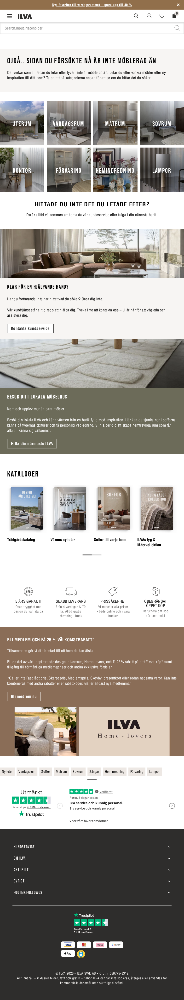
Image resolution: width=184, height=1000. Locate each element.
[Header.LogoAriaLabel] (25, 16)
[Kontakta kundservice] (92, 253)
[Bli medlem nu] (92, 731)
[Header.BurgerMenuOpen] (10, 15)
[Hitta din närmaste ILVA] (92, 363)
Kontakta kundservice (30, 328)
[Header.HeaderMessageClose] (178, 5)
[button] (81, 954)
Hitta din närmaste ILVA (32, 443)
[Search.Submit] (136, 15)
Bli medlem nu (24, 696)
